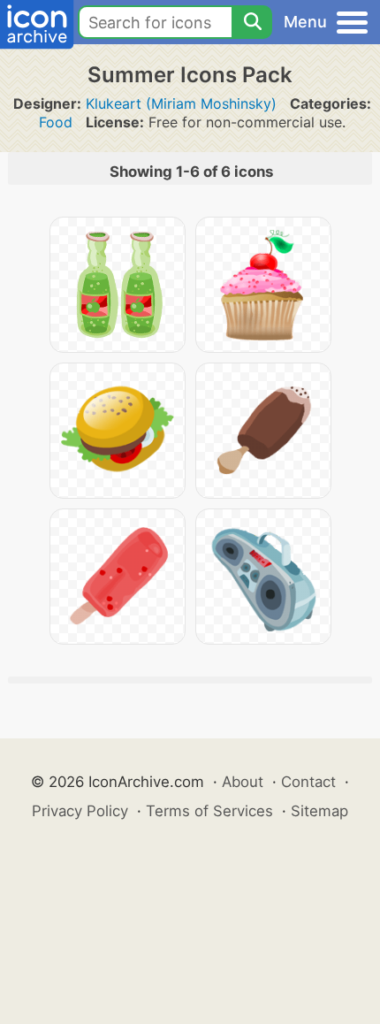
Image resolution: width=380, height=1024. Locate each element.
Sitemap (319, 811)
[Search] (252, 22)
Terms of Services (209, 811)
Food (55, 122)
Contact (308, 782)
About (242, 782)
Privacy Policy (80, 811)
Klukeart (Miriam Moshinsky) (181, 103)
